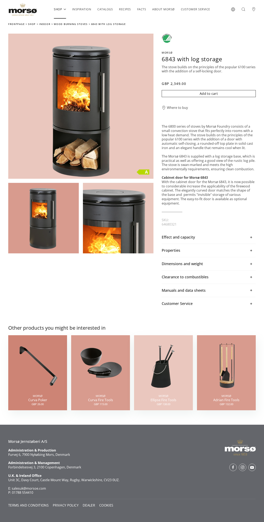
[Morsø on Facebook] (233, 467)
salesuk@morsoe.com (29, 488)
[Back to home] (22, 9)
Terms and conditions (28, 505)
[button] (233, 9)
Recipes (125, 9)
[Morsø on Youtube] (252, 467)
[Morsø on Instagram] (242, 467)
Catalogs (105, 9)
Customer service (195, 9)
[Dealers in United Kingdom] (254, 9)
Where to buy (177, 108)
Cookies (106, 505)
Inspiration (81, 9)
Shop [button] (58, 9)
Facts (141, 9)
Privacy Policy (66, 505)
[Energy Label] (143, 171)
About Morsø (163, 9)
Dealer (89, 505)
